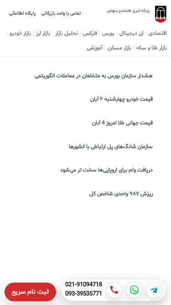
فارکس (90, 33)
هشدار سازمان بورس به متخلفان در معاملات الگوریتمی (94, 76)
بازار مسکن (119, 48)
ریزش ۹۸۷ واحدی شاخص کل (121, 194)
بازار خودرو (20, 33)
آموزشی (95, 48)
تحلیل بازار (66, 33)
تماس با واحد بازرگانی (61, 13)
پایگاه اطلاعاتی (22, 13)
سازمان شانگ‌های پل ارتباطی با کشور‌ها (111, 146)
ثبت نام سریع (30, 292)
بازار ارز (43, 33)
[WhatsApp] (134, 290)
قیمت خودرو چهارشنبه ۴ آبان (121, 99)
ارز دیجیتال (131, 33)
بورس (108, 33)
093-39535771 (83, 294)
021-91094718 (83, 285)
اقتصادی (158, 33)
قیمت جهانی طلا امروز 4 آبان (122, 123)
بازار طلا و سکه (151, 48)
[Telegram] (154, 290)
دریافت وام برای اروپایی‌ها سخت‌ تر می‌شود (106, 170)
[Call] (114, 290)
